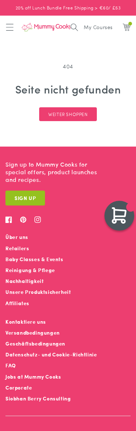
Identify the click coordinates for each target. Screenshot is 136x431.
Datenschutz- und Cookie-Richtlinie (51, 354)
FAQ (10, 365)
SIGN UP (25, 198)
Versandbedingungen (32, 332)
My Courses (98, 27)
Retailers (17, 248)
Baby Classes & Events (34, 259)
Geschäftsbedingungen (35, 343)
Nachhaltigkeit (24, 281)
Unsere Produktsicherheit (38, 292)
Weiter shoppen (67, 114)
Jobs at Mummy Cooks (33, 376)
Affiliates (17, 303)
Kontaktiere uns (25, 322)
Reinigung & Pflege (30, 270)
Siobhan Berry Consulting (38, 398)
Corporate (18, 387)
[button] (9, 27)
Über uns (16, 237)
